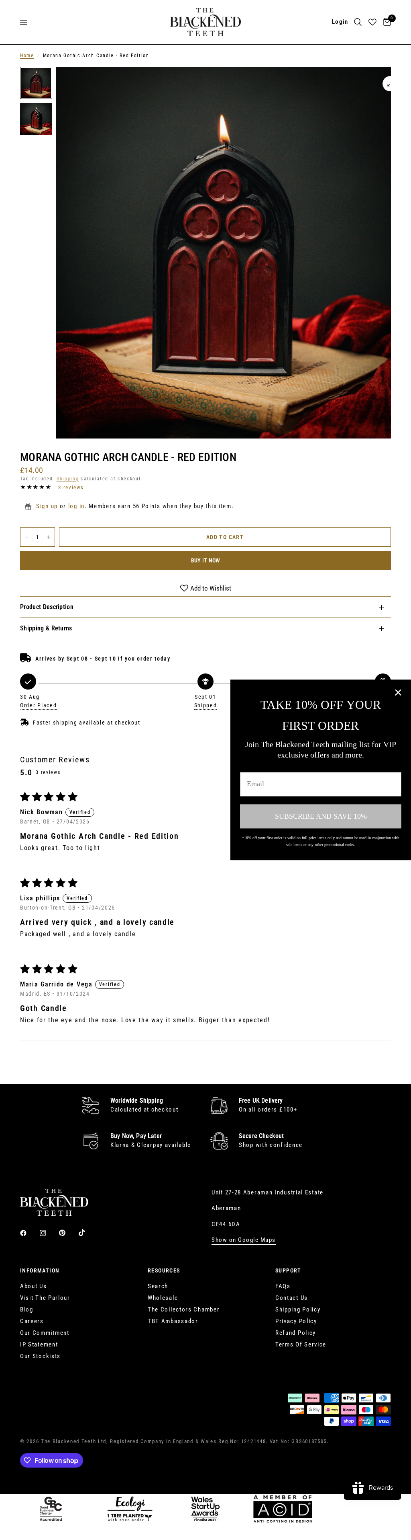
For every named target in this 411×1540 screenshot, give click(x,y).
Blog (26, 1309)
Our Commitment (44, 1332)
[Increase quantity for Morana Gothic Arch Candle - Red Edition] (49, 537)
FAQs (283, 1286)
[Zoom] (390, 83)
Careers (32, 1321)
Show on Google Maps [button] (244, 1240)
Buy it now (205, 560)
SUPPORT (288, 1270)
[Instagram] (48, 1233)
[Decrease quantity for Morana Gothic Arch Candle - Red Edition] (26, 537)
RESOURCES (164, 1270)
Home (27, 55)
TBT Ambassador (173, 1321)
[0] (385, 22)
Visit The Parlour (45, 1297)
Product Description (46, 607)
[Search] (357, 22)
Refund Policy (295, 1332)
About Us (33, 1286)
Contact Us (291, 1297)
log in (76, 506)
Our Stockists (40, 1356)
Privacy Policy (296, 1321)
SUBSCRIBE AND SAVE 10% (321, 816)
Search (158, 1286)
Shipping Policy (298, 1309)
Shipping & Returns (46, 628)
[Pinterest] (68, 1232)
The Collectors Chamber (184, 1309)
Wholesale (163, 1297)
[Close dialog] (398, 692)
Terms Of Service (300, 1344)
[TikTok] (87, 1232)
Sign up (47, 506)
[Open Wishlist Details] (372, 22)
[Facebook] (29, 1233)
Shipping (68, 479)
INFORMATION (39, 1270)
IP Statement (39, 1344)
